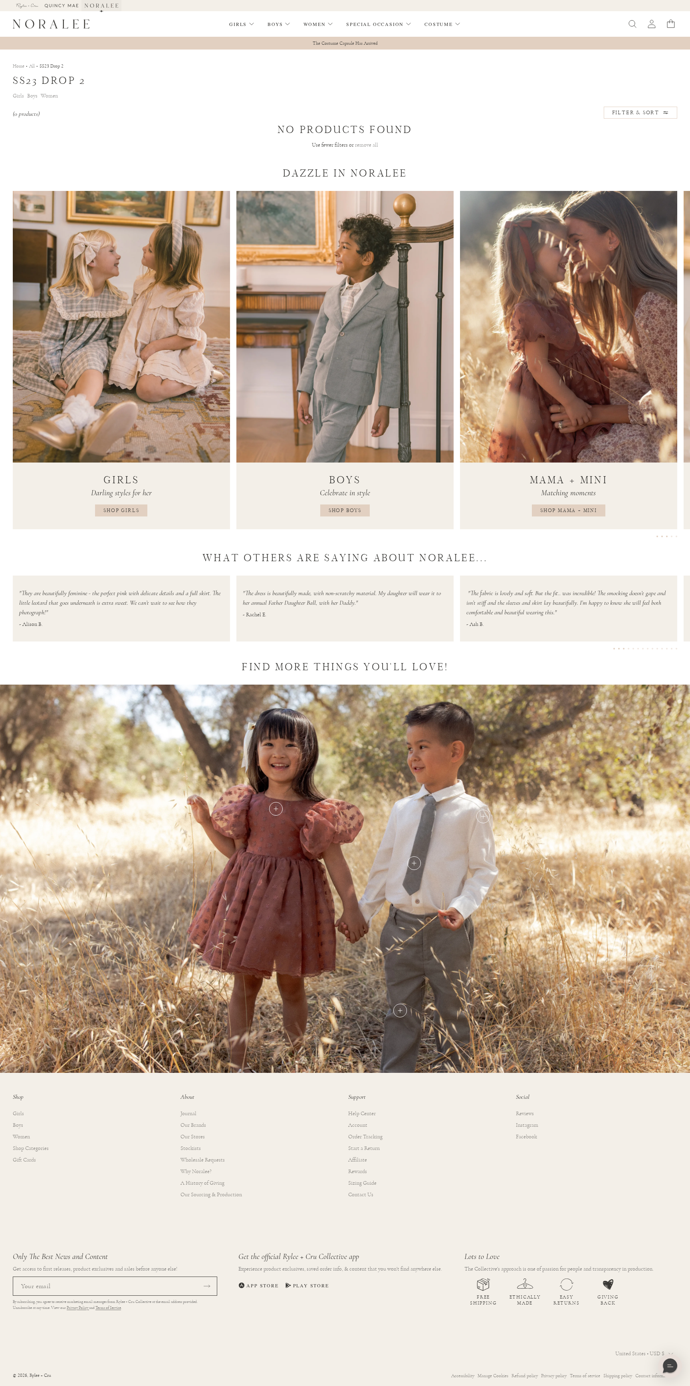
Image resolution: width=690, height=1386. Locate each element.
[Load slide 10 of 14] (657, 649)
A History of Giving (202, 1183)
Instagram (527, 1125)
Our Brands (193, 1125)
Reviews (525, 1113)
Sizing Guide (362, 1183)
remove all (366, 145)
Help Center (362, 1113)
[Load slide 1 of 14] (614, 649)
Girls (18, 1113)
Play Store (311, 1285)
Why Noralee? (196, 1171)
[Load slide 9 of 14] (652, 649)
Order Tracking (365, 1137)
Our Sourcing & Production (211, 1194)
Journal (188, 1113)
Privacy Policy (78, 1308)
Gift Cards (24, 1160)
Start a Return (364, 1148)
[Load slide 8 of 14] (647, 649)
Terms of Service (108, 1308)
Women (21, 1137)
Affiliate (357, 1160)
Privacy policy (554, 1375)
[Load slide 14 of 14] (676, 649)
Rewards (357, 1171)
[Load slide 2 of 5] (662, 536)
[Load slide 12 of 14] (666, 649)
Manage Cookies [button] (493, 1375)
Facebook (526, 1137)
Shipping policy (617, 1375)
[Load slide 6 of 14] (638, 649)
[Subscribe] (206, 1286)
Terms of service (585, 1375)
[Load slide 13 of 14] (671, 649)
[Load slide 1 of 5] (657, 536)
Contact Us (360, 1194)
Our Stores (192, 1137)
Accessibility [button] (462, 1375)
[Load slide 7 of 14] (642, 649)
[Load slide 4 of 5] (671, 536)
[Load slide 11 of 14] (662, 649)
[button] (242, 24)
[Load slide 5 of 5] (676, 536)
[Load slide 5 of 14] (633, 649)
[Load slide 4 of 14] (628, 649)
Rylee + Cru (40, 1375)
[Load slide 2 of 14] (619, 649)
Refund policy (525, 1375)
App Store (262, 1285)
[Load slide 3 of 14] (623, 649)
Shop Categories (31, 1148)
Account (357, 1125)
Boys (18, 1125)
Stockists (190, 1148)
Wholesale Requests (202, 1160)
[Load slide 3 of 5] (666, 536)
